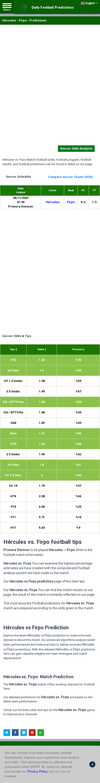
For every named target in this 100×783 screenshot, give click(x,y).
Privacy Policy (37, 771)
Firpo (71, 202)
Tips (13, 349)
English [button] (90, 3)
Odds (41, 349)
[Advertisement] (50, 86)
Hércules (53, 202)
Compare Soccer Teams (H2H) (70, 177)
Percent (77, 349)
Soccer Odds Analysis (76, 148)
